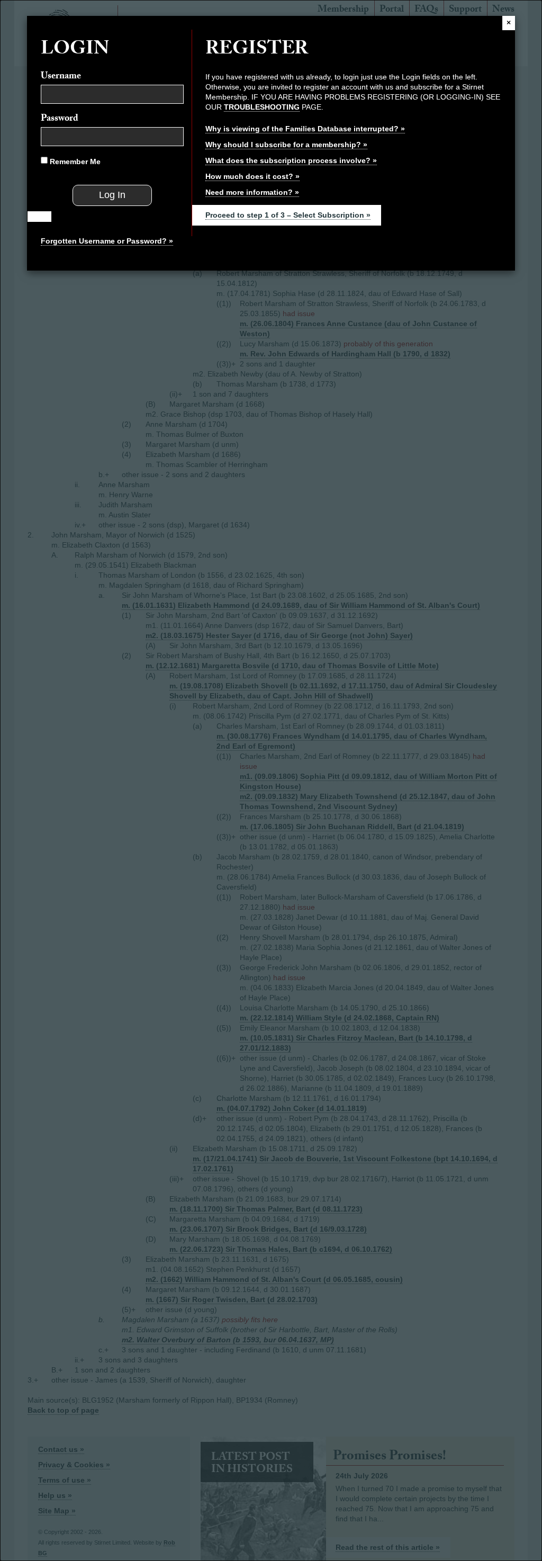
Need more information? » (252, 192)
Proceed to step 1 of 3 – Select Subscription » (288, 215)
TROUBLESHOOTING (262, 107)
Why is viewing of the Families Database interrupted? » (305, 128)
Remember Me (74, 161)
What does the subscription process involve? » (291, 160)
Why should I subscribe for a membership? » (286, 144)
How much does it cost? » (252, 176)
